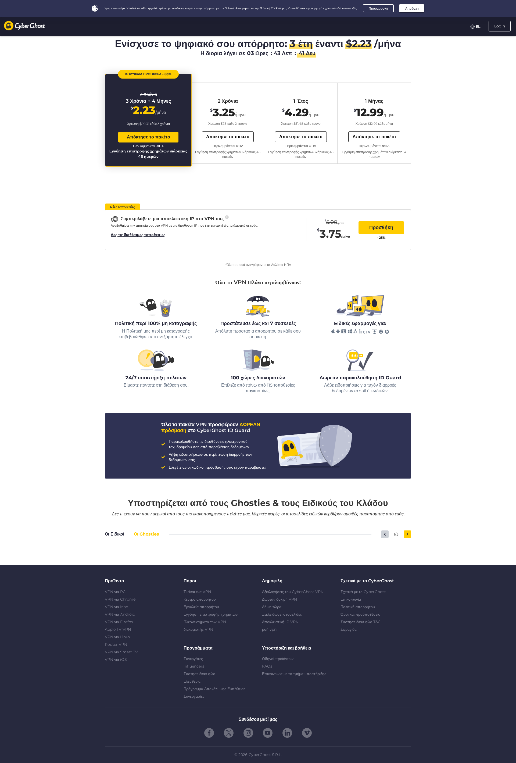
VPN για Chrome (120, 599)
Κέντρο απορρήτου (200, 599)
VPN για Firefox (119, 621)
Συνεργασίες (194, 696)
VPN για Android (120, 614)
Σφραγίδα (349, 629)
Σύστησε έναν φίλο (199, 673)
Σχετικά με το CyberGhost (363, 591)
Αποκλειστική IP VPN (280, 621)
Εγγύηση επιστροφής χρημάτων (211, 614)
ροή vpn (269, 629)
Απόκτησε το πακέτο (148, 137)
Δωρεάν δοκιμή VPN (279, 599)
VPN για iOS (116, 659)
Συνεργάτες (193, 658)
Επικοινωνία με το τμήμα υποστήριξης (294, 673)
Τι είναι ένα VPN (197, 591)
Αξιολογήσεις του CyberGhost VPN (293, 591)
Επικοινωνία (351, 599)
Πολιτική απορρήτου (358, 606)
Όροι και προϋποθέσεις (360, 614)
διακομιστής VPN (198, 629)
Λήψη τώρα (271, 606)
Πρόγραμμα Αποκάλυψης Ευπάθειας (214, 688)
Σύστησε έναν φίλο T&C (361, 621)
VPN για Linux (117, 636)
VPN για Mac (116, 606)
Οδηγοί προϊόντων (277, 658)
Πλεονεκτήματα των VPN (205, 621)
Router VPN (116, 644)
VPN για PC (115, 591)
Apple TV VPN (118, 629)
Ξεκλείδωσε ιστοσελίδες (282, 614)
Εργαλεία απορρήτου (201, 606)
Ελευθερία (192, 681)
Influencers (194, 666)
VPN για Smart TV (121, 652)
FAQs (267, 666)
